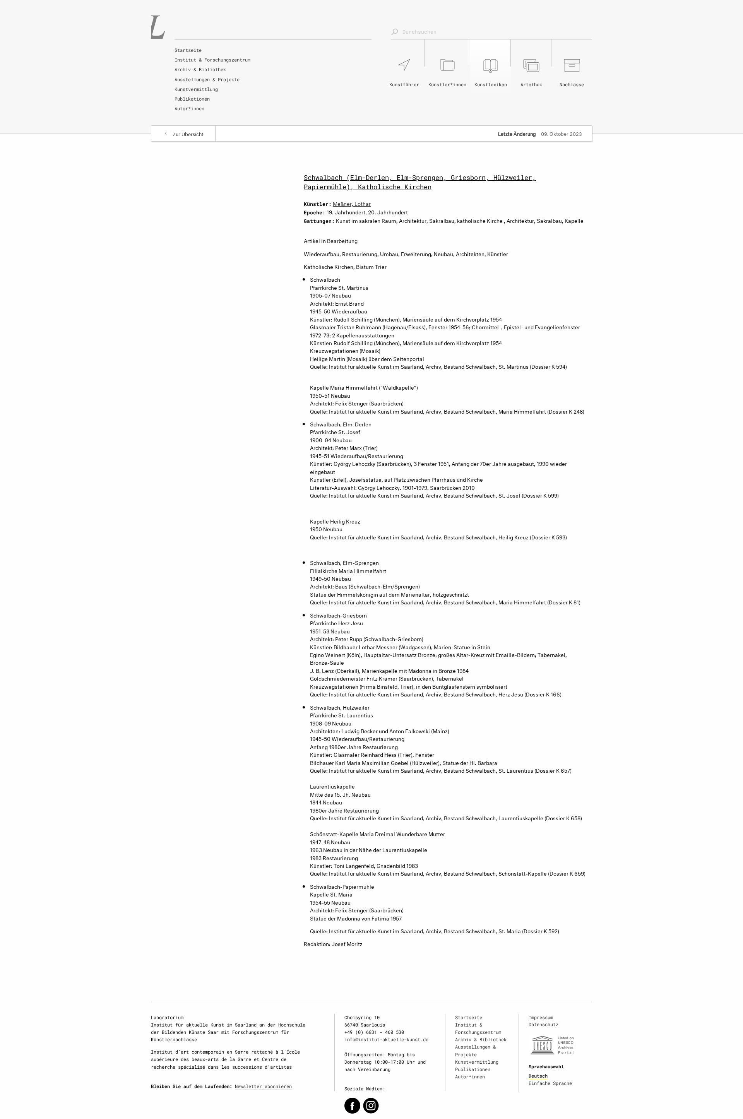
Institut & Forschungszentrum (212, 59)
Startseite (188, 50)
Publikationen (192, 99)
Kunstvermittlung (196, 89)
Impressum (541, 1017)
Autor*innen (189, 108)
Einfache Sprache (550, 1083)
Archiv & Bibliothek (200, 69)
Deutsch (538, 1076)
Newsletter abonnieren (263, 1086)
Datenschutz (543, 1024)
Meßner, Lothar (352, 203)
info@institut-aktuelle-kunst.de (386, 1039)
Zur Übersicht (188, 133)
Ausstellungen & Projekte (207, 79)
